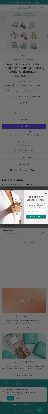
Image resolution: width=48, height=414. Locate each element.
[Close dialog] (46, 192)
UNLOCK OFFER (36, 216)
